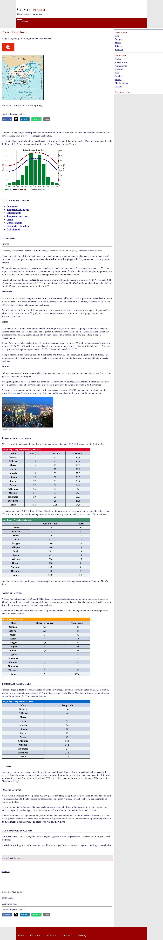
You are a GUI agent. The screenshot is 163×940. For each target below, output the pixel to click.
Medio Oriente (121, 82)
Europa (118, 79)
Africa (118, 58)
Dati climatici (13, 229)
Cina (117, 35)
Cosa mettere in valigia (18, 226)
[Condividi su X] (16, 119)
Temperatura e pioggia (18, 209)
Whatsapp (36, 119)
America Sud (121, 65)
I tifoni (10, 219)
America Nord (121, 62)
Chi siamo (35, 935)
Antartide (119, 69)
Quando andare (14, 222)
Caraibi (118, 75)
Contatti (51, 935)
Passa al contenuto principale (29, 1)
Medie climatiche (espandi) (13, 858)
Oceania (118, 86)
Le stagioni (12, 206)
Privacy (82, 935)
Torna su (6, 871)
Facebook (7, 119)
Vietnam (119, 49)
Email (46, 119)
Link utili (67, 935)
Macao (118, 42)
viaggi (31, 9)
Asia (25, 105)
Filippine (119, 39)
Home (16, 105)
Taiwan (118, 45)
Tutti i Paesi (11, 903)
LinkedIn (25, 119)
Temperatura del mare (18, 216)
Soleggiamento (14, 212)
